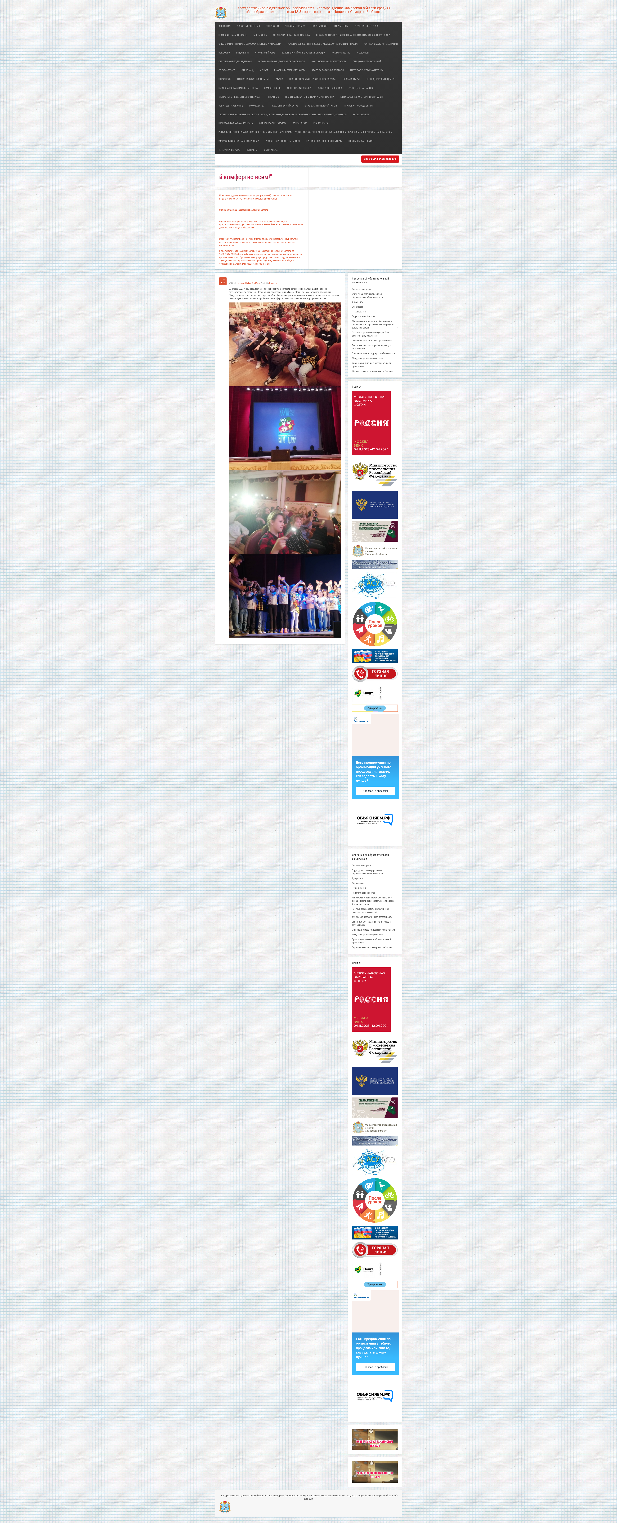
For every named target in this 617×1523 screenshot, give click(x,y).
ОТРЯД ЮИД (247, 70)
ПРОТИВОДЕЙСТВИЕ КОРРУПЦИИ (366, 70)
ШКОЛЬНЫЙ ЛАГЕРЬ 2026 (361, 141)
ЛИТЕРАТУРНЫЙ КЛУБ (229, 149)
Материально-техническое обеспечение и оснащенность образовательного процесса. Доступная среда (373, 324)
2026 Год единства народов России (239, 141)
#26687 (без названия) (360, 88)
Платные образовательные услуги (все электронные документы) (370, 334)
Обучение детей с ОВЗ (367, 26)
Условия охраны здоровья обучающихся (281, 61)
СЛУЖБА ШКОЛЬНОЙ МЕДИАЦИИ (381, 43)
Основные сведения (248, 26)
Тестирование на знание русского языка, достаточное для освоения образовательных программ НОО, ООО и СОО (283, 114)
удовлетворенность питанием (282, 141)
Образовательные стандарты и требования (372, 371)
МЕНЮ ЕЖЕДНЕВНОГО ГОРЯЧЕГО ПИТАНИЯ (361, 96)
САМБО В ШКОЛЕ (272, 88)
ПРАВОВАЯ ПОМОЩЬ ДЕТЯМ (358, 105)
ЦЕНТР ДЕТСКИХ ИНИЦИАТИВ (380, 79)
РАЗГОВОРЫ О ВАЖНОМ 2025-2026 (236, 123)
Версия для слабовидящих (380, 158)
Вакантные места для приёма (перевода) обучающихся (371, 347)
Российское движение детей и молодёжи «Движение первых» (323, 43)
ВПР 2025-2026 (300, 123)
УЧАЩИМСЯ (363, 52)
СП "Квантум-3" (227, 70)
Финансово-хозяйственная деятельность (372, 340)
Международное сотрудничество (368, 358)
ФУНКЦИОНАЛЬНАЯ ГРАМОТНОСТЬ (328, 61)
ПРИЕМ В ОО (273, 96)
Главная (226, 26)
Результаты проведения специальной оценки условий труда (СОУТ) (354, 35)
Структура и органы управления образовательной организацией (367, 295)
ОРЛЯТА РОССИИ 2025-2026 (272, 123)
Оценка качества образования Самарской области (243, 210)
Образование (358, 307)
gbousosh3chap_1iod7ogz (249, 283)
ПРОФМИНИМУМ (351, 79)
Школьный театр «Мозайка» (289, 70)
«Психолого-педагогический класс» (239, 96)
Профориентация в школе (233, 35)
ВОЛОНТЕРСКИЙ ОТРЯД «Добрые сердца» (303, 52)
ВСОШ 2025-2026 (361, 114)
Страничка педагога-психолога (291, 35)
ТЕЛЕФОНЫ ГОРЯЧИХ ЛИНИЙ (367, 61)
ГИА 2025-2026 (320, 123)
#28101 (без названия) (231, 105)
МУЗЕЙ (279, 79)
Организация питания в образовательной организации (250, 43)
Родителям (242, 52)
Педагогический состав (284, 105)
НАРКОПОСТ (225, 79)
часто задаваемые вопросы (328, 70)
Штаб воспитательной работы (321, 105)
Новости (274, 26)
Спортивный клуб (265, 52)
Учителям (342, 26)
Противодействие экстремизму (324, 141)
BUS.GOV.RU (224, 52)
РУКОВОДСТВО (256, 105)
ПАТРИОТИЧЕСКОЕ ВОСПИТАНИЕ (253, 79)
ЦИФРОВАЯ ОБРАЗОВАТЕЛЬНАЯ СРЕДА (238, 88)
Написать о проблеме (376, 791)
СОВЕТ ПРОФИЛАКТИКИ (299, 88)
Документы (357, 302)
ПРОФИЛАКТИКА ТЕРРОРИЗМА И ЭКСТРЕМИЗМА (309, 96)
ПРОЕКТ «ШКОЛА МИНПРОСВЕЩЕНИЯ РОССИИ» (312, 79)
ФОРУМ (264, 70)
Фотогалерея (271, 149)
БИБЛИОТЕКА (260, 35)
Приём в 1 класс (296, 26)
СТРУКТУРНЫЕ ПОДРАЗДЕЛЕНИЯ (235, 61)
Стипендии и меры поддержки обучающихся (373, 353)
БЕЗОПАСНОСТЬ (320, 26)
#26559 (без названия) (329, 88)
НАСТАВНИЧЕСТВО (341, 52)
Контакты (252, 149)
